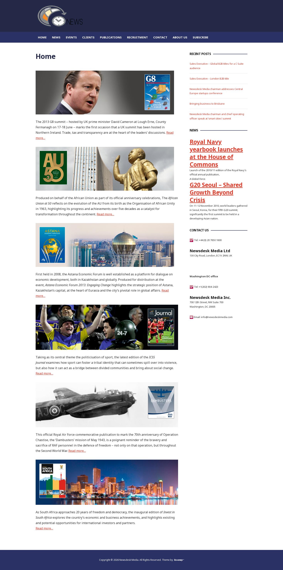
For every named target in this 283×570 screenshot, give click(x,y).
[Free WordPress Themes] (178, 560)
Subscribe (200, 37)
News (56, 37)
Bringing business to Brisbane (207, 103)
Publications (111, 37)
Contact (160, 37)
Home (42, 37)
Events (71, 37)
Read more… (105, 214)
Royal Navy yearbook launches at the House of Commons (216, 153)
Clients (88, 37)
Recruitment (137, 37)
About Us (180, 37)
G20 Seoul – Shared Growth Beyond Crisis (216, 192)
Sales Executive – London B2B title (209, 78)
